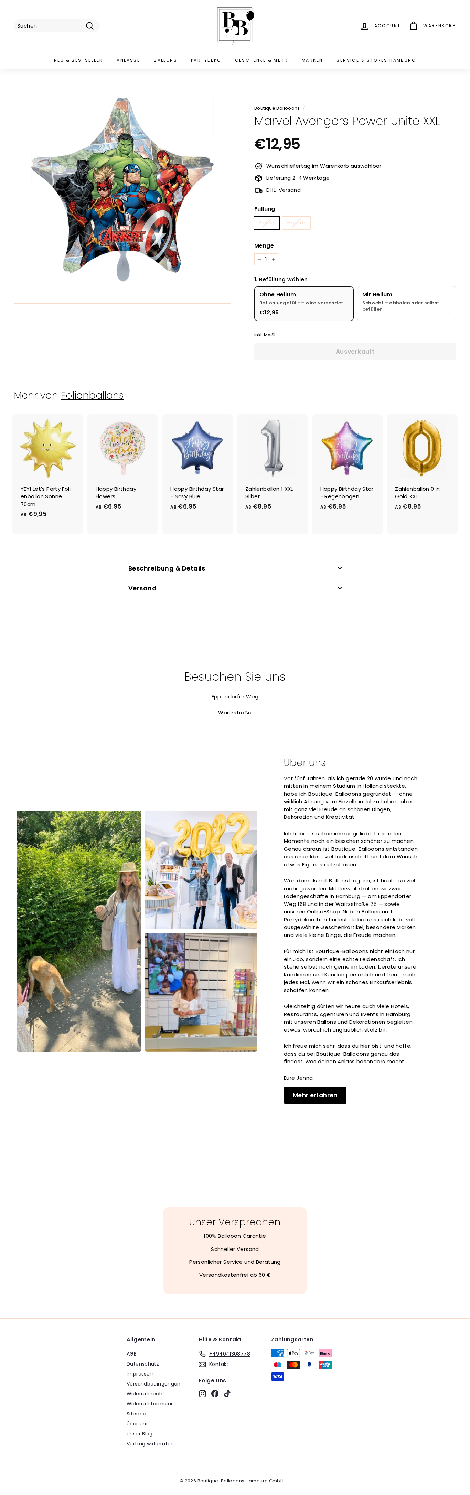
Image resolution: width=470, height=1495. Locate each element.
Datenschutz (143, 1363)
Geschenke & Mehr (261, 60)
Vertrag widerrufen (150, 1443)
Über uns (138, 1423)
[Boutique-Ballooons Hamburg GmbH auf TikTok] (227, 1393)
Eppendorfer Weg (235, 696)
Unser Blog (140, 1433)
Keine (266, 222)
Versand (142, 588)
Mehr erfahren (315, 1095)
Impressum (141, 1373)
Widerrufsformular (150, 1403)
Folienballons (92, 395)
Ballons (165, 60)
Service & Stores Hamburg (376, 60)
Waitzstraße (235, 712)
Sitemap (137, 1413)
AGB (132, 1353)
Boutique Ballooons (277, 108)
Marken (312, 60)
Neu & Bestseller (78, 60)
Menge (264, 246)
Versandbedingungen (154, 1383)
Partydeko (206, 60)
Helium (296, 222)
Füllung (264, 209)
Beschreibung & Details (166, 568)
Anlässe (128, 60)
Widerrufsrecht (145, 1393)
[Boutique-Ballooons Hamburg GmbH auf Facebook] (214, 1393)
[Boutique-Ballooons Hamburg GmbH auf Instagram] (202, 1393)
